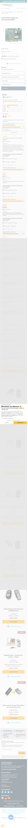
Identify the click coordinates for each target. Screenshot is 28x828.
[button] (2, 825)
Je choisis (7, 422)
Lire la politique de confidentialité (7, 418)
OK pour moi (20, 422)
